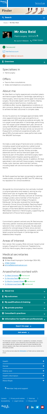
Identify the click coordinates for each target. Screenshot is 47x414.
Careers (3, 398)
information (23, 351)
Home (5, 23)
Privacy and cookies (18, 398)
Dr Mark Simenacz (12, 276)
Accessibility (5, 401)
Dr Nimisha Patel (11, 278)
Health (5, 361)
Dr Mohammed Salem (13, 284)
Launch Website (22, 41)
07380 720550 (37, 40)
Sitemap (32, 398)
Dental (5, 366)
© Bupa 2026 (32, 401)
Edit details (22, 332)
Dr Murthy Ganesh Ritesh (14, 281)
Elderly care (7, 371)
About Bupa (7, 381)
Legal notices (19, 401)
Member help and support (17, 388)
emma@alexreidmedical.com (16, 265)
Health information (10, 376)
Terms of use (40, 3)
